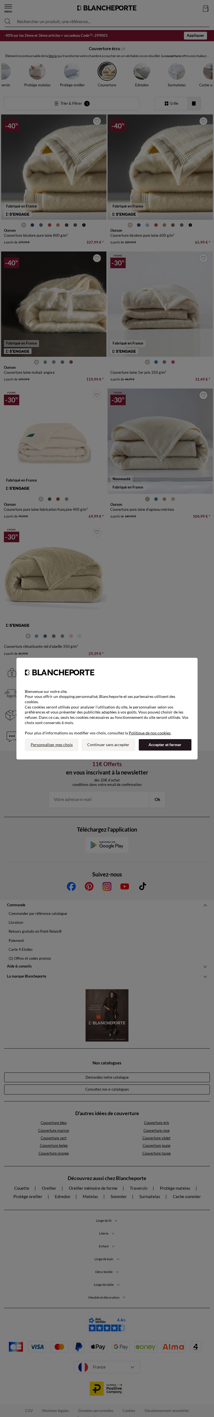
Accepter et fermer (165, 744)
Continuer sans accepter (108, 744)
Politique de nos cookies (150, 733)
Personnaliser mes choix (52, 744)
